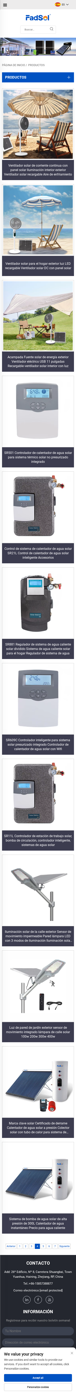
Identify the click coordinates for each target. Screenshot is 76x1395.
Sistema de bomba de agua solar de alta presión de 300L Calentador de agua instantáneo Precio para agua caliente (38, 1223)
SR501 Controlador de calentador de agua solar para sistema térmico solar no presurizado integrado (38, 457)
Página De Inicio (13, 65)
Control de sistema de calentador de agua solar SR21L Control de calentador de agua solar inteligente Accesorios (38, 553)
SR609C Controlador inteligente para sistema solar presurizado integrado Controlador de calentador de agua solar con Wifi (38, 744)
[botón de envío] (52, 29)
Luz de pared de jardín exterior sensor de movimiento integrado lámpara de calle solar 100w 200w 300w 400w (38, 1032)
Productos (36, 65)
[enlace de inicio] (38, 18)
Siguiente (64, 1246)
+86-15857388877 (41, 1283)
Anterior (11, 1246)
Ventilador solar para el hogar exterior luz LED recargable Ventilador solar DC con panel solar (38, 266)
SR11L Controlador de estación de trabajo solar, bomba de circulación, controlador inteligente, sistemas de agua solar (38, 840)
